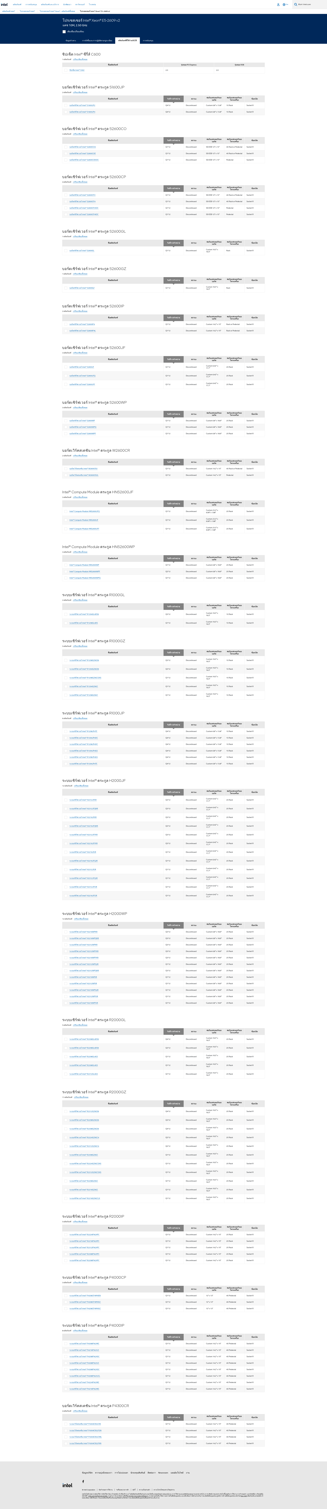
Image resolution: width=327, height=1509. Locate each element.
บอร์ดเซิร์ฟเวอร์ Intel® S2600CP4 (82, 201)
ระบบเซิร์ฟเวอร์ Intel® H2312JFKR (83, 800)
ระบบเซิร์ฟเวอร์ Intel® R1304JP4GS (83, 751)
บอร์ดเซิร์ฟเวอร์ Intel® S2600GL (81, 250)
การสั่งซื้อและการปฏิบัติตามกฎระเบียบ (97, 40)
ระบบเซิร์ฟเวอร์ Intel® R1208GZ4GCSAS (85, 678)
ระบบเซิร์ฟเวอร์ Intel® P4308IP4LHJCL (84, 1376)
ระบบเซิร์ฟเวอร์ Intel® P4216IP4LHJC (84, 1350)
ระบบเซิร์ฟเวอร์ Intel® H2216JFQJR (83, 861)
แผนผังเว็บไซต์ (177, 1473)
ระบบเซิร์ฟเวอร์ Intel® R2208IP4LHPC (84, 1260)
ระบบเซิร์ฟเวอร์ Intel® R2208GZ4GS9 (84, 1120)
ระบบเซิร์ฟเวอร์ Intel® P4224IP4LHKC (84, 1382)
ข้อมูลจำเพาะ (71, 40)
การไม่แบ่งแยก (121, 1473)
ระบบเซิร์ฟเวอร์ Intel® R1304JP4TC (83, 763)
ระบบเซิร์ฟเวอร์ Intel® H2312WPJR (83, 983)
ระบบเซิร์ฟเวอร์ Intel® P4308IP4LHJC (84, 1363)
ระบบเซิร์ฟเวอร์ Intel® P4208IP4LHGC (84, 1356)
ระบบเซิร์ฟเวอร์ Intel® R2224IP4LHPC (84, 1234)
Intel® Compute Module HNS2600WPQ (85, 578)
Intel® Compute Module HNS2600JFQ (84, 511)
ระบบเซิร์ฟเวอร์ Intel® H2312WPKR (83, 945)
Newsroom (163, 1473)
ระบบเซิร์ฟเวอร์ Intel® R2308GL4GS (83, 1065)
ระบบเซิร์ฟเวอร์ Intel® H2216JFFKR (83, 843)
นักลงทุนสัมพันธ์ (138, 1473)
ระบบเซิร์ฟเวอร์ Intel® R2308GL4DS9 (84, 1039)
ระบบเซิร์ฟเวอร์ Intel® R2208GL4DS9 (84, 1048)
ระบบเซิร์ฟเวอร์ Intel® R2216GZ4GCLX (84, 1198)
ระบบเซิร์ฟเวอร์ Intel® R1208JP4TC (83, 731)
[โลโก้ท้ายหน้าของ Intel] (68, 1485)
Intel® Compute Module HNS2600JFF (84, 529)
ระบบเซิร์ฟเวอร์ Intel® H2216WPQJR (83, 990)
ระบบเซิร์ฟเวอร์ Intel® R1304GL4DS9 (84, 614)
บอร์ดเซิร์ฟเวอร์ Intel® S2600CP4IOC (83, 214)
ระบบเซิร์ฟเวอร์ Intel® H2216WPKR (83, 932)
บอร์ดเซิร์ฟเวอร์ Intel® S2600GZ (81, 288)
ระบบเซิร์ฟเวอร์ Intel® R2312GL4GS (83, 1074)
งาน (188, 1473)
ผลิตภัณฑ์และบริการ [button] (50, 4)
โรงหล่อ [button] (92, 4)
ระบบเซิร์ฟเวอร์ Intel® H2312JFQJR (83, 878)
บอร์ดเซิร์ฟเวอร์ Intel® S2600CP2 (82, 195)
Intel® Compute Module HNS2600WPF (84, 571)
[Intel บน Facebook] (83, 1482)
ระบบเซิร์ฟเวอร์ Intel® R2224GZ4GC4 (84, 1137)
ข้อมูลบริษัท (87, 1473)
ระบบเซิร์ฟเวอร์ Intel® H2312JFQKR (83, 808)
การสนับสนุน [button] (31, 4)
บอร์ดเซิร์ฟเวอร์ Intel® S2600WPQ (82, 427)
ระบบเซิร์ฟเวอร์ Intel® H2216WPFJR (83, 1003)
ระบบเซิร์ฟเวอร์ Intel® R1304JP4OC (83, 738)
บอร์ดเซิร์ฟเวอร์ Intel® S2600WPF (82, 433)
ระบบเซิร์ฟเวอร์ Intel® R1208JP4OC (83, 744)
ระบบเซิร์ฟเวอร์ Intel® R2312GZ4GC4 (84, 1146)
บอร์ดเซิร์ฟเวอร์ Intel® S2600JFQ (82, 376)
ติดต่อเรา (152, 1473)
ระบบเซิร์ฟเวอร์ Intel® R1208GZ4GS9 (84, 660)
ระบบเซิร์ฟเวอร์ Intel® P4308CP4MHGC (85, 1302)
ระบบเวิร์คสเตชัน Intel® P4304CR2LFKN (85, 1443)
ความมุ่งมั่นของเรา (103, 1473)
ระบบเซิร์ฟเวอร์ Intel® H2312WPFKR (83, 951)
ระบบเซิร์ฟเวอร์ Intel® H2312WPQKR (84, 970)
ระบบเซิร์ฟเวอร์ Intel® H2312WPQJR (83, 964)
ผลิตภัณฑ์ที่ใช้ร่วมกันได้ (127, 40)
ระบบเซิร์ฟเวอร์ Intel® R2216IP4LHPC (84, 1241)
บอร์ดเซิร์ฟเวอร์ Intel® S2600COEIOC (84, 160)
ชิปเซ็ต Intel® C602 (76, 70)
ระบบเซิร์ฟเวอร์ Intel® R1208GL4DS (83, 623)
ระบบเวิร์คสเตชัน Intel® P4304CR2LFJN (85, 1424)
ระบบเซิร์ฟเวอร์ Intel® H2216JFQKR (83, 826)
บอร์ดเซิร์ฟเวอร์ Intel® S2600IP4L (82, 330)
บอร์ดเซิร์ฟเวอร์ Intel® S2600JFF (82, 384)
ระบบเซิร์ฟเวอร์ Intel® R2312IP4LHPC (84, 1247)
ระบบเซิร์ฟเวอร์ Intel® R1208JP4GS (83, 757)
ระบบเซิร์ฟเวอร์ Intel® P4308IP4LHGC (84, 1369)
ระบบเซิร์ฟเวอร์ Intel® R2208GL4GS (83, 1056)
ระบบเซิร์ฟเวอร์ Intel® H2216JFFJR (83, 895)
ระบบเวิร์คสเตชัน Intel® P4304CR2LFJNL (85, 1437)
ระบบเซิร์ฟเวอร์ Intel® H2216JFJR (82, 852)
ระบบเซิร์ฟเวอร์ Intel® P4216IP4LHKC (84, 1389)
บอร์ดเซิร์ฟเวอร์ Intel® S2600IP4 (82, 324)
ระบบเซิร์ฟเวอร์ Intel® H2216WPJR (83, 977)
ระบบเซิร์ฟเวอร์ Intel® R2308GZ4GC (83, 1155)
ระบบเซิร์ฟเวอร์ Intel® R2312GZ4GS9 (84, 1111)
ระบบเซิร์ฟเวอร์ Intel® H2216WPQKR (84, 938)
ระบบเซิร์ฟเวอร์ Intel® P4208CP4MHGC (85, 1308)
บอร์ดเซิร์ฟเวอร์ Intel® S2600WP (82, 420)
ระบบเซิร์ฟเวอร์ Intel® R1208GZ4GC (83, 695)
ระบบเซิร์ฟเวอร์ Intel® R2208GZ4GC (83, 1181)
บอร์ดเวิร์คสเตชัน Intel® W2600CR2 (83, 468)
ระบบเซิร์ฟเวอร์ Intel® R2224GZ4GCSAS (85, 1163)
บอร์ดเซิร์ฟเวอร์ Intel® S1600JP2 (82, 105)
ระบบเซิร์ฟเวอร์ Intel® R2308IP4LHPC (84, 1254)
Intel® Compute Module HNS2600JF (83, 520)
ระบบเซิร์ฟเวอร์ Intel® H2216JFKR (83, 817)
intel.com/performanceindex (98, 1496)
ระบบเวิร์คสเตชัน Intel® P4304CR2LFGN (85, 1430)
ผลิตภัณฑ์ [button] (17, 4)
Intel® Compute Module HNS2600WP (84, 565)
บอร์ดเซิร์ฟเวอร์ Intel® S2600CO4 (82, 147)
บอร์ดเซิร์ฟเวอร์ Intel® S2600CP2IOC (83, 208)
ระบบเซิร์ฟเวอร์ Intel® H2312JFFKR (83, 835)
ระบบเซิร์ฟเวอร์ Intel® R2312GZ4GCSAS (85, 1172)
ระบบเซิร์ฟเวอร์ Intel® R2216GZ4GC (83, 1189)
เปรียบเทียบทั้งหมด (80, 59)
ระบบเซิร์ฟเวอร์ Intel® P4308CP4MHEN (85, 1295)
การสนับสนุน (148, 40)
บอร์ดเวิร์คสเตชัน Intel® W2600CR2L (83, 475)
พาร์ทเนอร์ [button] (80, 4)
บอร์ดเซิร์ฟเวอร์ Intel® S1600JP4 (82, 112)
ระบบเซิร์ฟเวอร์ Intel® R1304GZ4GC (83, 686)
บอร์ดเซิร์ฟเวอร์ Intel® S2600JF (81, 367)
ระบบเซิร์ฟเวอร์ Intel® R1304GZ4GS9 (84, 669)
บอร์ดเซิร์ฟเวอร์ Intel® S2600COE (82, 153)
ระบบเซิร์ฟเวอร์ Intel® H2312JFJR (82, 869)
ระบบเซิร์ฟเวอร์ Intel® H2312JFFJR (83, 887)
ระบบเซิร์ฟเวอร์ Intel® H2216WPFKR (83, 957)
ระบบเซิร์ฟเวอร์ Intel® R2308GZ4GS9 (84, 1129)
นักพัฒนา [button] (67, 4)
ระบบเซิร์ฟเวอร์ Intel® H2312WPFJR (83, 996)
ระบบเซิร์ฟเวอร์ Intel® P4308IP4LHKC (84, 1343)
